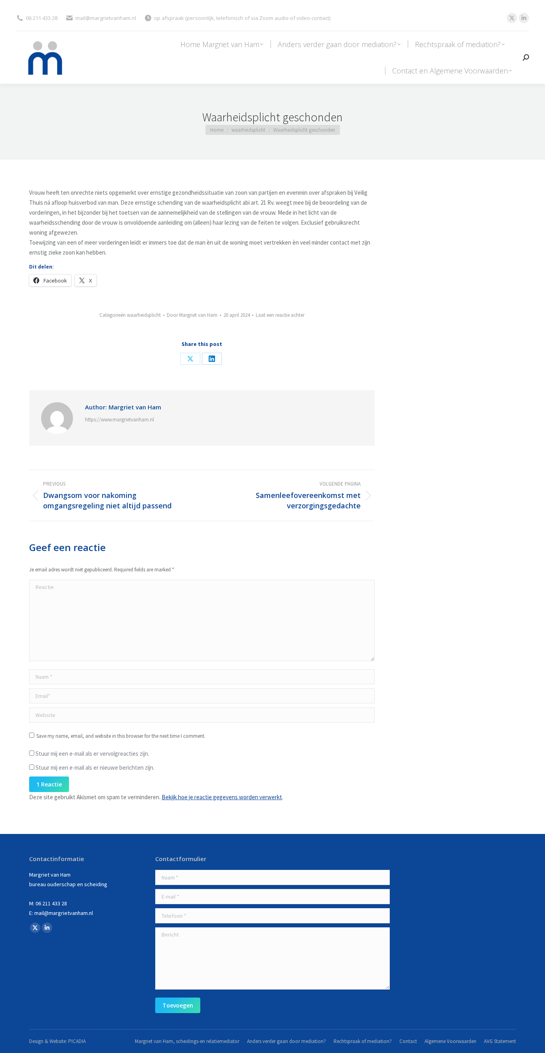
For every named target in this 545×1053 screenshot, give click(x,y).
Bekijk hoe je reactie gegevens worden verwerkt (222, 797)
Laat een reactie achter (280, 315)
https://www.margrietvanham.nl (119, 419)
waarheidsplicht (144, 315)
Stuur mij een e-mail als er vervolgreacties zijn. (92, 753)
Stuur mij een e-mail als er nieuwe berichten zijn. (95, 767)
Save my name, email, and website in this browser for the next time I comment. (120, 736)
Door (192, 315)
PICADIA (77, 1041)
